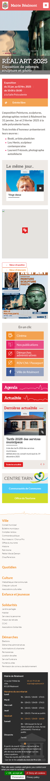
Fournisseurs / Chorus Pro (13, 539)
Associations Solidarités (12, 627)
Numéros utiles (8, 663)
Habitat (5, 612)
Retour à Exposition (17, 265)
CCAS (4, 623)
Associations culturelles (12, 589)
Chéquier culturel (9, 585)
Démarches (10, 637)
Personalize (18, 777)
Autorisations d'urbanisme (13, 648)
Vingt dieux (25, 185)
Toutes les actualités (13, 464)
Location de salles (9, 655)
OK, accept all (15, 773)
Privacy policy (33, 777)
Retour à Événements (17, 270)
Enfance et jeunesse (16, 594)
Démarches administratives (13, 645)
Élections (6, 641)
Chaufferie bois (8, 557)
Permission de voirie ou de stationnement (19, 666)
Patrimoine (6, 550)
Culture (7, 578)
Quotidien (9, 567)
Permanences (7, 652)
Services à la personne (11, 616)
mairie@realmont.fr (35, 683)
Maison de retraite (10, 620)
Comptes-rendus (9, 532)
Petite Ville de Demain (11, 553)
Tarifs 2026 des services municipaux (24, 436)
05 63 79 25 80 (33, 681)
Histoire (5, 546)
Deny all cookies (36, 773)
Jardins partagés (9, 609)
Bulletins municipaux (10, 528)
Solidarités (9, 605)
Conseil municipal (9, 525)
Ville (5, 521)
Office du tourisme (10, 543)
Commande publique (10, 535)
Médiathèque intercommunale (14, 582)
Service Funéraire (9, 659)
